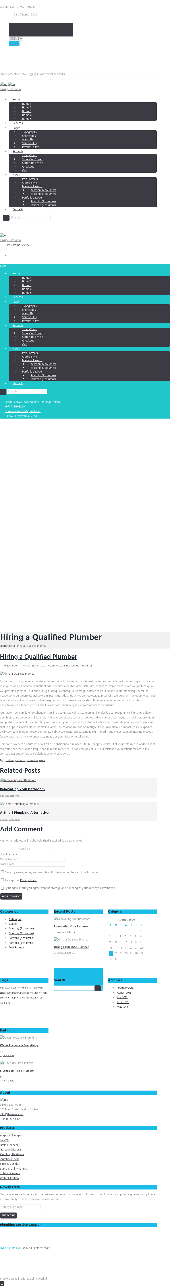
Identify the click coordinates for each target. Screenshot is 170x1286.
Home (16, 99)
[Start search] (3, 392)
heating (4, 819)
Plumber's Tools (9, 1159)
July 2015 (122, 997)
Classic (11, 646)
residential (14, 819)
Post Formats (16, 947)
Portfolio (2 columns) (21, 938)
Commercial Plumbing (31, 988)
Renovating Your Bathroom (22, 789)
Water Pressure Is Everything (19, 1045)
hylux (34, 666)
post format (6, 998)
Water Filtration (9, 1178)
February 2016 (125, 988)
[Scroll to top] (2, 1283)
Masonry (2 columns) (21, 928)
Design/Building (20, 993)
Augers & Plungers (11, 1135)
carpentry (20, 761)
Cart (24, 170)
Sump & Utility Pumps (13, 1168)
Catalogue (15, 919)
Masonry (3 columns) (59, 666)
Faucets (4, 1140)
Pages (16, 128)
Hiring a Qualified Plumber (38, 657)
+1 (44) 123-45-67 (10, 1119)
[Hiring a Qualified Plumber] (17, 674)
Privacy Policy (30, 147)
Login (16, 43)
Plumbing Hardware (12, 1154)
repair (42, 761)
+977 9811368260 (15, 406)
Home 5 (27, 118)
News (16, 175)
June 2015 (123, 1002)
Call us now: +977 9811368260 (17, 7)
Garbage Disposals (11, 1149)
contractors (32, 761)
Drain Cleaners (9, 1145)
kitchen (43, 993)
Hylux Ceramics (9, 1248)
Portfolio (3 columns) (43, 205)
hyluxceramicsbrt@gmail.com (23, 411)
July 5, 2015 (8, 1055)
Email (3, 864)
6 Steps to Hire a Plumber (17, 1071)
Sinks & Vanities (9, 1164)
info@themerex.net (11, 1114)
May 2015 (122, 1007)
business (10, 761)
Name (4, 859)
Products (18, 151)
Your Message (8, 854)
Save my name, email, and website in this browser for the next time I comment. (53, 872)
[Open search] (6, 218)
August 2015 (124, 993)
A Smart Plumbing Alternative (24, 813)
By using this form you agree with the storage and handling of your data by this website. (59, 888)
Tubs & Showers (10, 1173)
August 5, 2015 (11, 666)
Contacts (18, 209)
